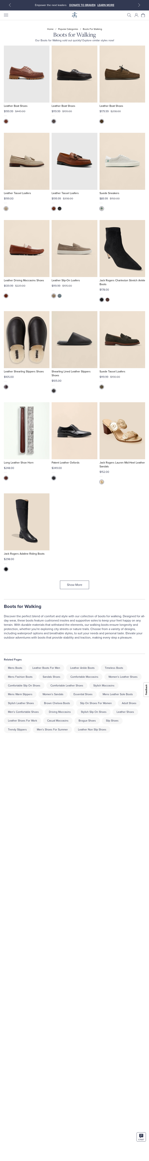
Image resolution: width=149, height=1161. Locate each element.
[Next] (139, 5)
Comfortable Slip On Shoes (24, 685)
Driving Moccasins (60, 712)
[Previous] (10, 5)
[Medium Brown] (6, 296)
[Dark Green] (102, 121)
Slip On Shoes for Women (96, 703)
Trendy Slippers (17, 729)
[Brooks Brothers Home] (74, 15)
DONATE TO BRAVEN (82, 5)
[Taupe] (54, 296)
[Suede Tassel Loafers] (122, 339)
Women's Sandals (52, 694)
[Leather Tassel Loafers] (26, 161)
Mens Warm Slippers (20, 694)
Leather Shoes (125, 712)
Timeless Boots (114, 668)
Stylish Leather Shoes (21, 703)
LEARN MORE (105, 5)
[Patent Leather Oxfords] (74, 430)
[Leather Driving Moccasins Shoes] (26, 248)
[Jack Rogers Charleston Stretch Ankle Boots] (122, 248)
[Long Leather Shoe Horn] (26, 430)
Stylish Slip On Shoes (94, 712)
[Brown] (6, 121)
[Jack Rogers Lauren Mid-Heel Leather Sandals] (122, 430)
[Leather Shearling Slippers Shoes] (26, 339)
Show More (74, 585)
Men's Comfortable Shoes (23, 712)
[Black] (59, 208)
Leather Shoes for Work (22, 720)
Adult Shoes (129, 703)
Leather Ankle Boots (82, 668)
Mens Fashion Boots (20, 676)
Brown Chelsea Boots (57, 703)
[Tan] (54, 208)
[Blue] (59, 296)
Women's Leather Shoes (123, 676)
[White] (102, 208)
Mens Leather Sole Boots (118, 694)
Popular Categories (68, 29)
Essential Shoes (83, 694)
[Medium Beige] (6, 208)
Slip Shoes (112, 720)
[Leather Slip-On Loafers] (74, 248)
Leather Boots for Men (46, 668)
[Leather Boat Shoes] (26, 74)
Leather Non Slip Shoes (92, 729)
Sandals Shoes (51, 676)
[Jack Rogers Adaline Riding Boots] (26, 521)
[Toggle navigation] (6, 15)
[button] (129, 15)
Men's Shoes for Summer (52, 729)
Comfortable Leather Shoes (66, 685)
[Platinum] (102, 482)
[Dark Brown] (107, 300)
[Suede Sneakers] (122, 161)
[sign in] (136, 15)
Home (50, 29)
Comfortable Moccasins (84, 676)
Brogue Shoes (87, 720)
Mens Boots (15, 668)
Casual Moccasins (57, 720)
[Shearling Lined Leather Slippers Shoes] (74, 339)
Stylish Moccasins (103, 685)
